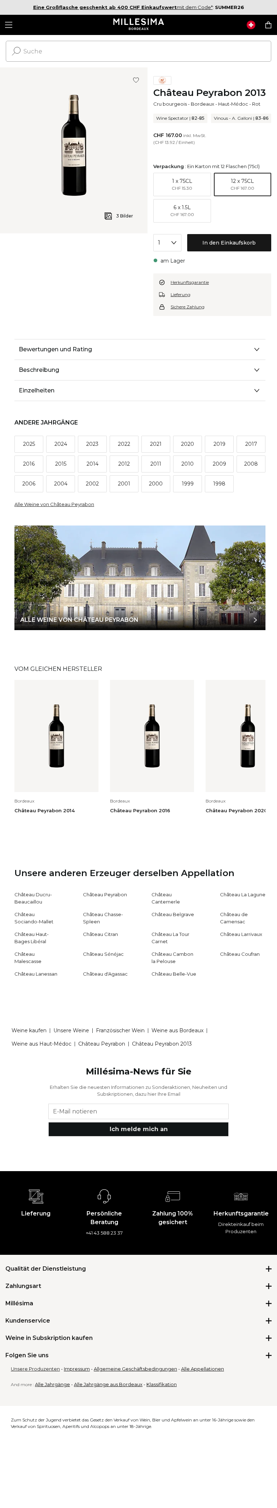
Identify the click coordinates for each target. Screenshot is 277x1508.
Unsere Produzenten (35, 1369)
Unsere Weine (71, 1030)
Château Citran (100, 934)
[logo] (138, 25)
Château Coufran (240, 954)
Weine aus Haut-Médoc (41, 1044)
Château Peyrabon (105, 894)
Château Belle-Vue (173, 974)
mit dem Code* (123, 7)
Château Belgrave (172, 914)
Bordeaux (202, 104)
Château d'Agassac (105, 974)
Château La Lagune (242, 894)
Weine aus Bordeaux (177, 1030)
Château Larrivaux (241, 934)
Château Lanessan (35, 974)
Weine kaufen (29, 1030)
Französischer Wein (120, 1030)
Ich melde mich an (139, 1129)
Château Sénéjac (103, 954)
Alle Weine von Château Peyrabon (54, 504)
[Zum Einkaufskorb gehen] (268, 25)
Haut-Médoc (233, 104)
